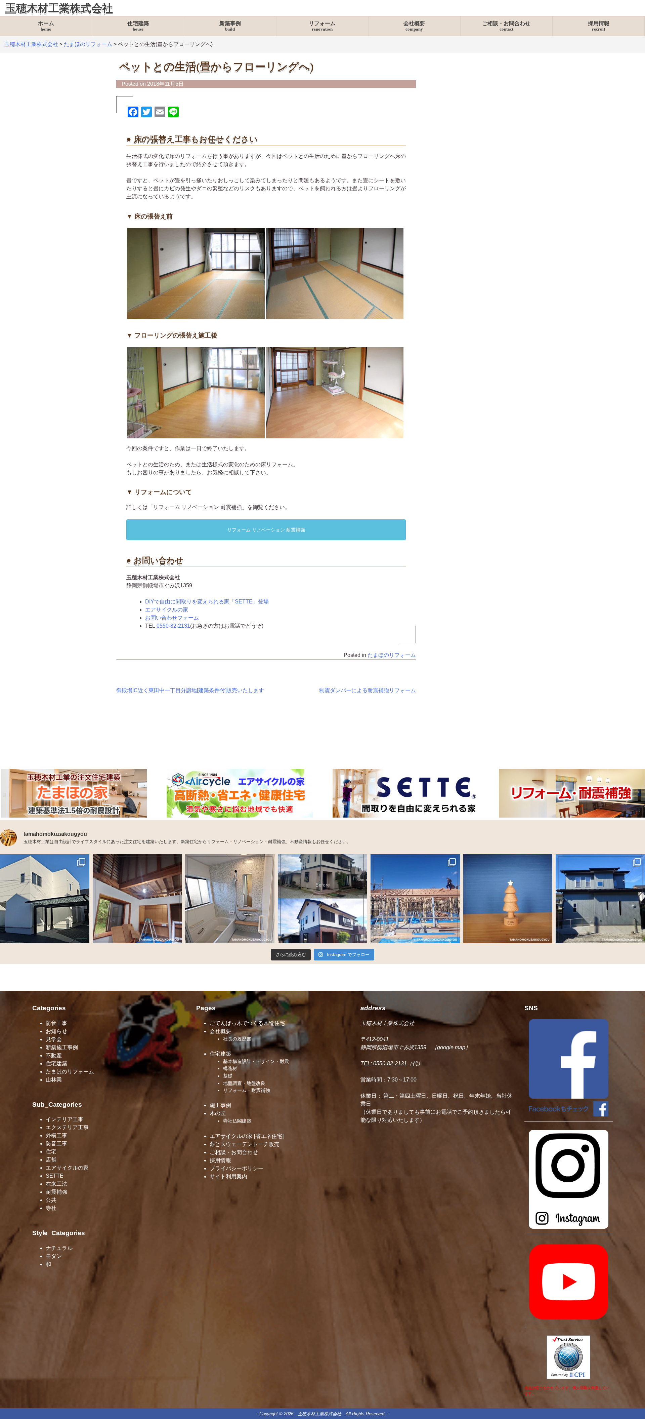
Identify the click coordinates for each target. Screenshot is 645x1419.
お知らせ (56, 1031)
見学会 (54, 1039)
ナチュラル (59, 1248)
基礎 (227, 1075)
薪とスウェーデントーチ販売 (245, 1144)
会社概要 (414, 26)
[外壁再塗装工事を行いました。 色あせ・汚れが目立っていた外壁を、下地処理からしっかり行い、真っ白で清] (44, 899)
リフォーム (322, 26)
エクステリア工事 (67, 1127)
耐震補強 (56, 1192)
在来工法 (56, 1184)
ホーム (46, 26)
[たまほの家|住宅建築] (74, 816)
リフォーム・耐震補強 (246, 1090)
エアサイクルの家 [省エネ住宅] (247, 1136)
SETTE (54, 1176)
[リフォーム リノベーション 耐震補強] (572, 816)
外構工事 (56, 1135)
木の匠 (218, 1113)
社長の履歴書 (237, 1038)
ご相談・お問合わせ (506, 26)
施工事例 (220, 1105)
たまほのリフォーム (392, 655)
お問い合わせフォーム (172, 618)
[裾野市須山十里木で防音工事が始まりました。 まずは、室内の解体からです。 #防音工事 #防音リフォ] (137, 899)
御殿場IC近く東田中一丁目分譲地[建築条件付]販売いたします (190, 690)
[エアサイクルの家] (240, 816)
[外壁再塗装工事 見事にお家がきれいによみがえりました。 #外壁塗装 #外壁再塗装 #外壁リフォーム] (322, 899)
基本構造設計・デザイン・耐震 (256, 1061)
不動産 (54, 1055)
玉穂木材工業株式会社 (59, 8)
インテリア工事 (64, 1119)
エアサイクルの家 (166, 610)
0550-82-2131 (173, 626)
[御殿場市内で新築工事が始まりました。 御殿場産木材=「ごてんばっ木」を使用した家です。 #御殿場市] (415, 899)
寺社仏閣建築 (237, 1121)
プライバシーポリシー (236, 1168)
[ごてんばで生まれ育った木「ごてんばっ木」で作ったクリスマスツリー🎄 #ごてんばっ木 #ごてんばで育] (508, 899)
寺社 (51, 1208)
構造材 (230, 1068)
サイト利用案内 (228, 1176)
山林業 (54, 1079)
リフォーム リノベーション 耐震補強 (266, 530)
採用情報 (598, 26)
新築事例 (230, 26)
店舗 (51, 1159)
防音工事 (56, 1023)
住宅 (51, 1151)
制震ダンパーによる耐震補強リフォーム (367, 690)
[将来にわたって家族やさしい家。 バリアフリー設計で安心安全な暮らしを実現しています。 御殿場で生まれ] (600, 899)
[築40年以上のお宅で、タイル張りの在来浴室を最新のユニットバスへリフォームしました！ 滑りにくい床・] (229, 899)
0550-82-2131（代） (398, 1063)
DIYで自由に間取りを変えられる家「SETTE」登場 (207, 601)
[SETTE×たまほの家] (406, 816)
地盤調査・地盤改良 (244, 1083)
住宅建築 (138, 26)
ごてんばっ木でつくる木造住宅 (247, 1023)
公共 (51, 1200)
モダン (54, 1256)
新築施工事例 (62, 1047)
